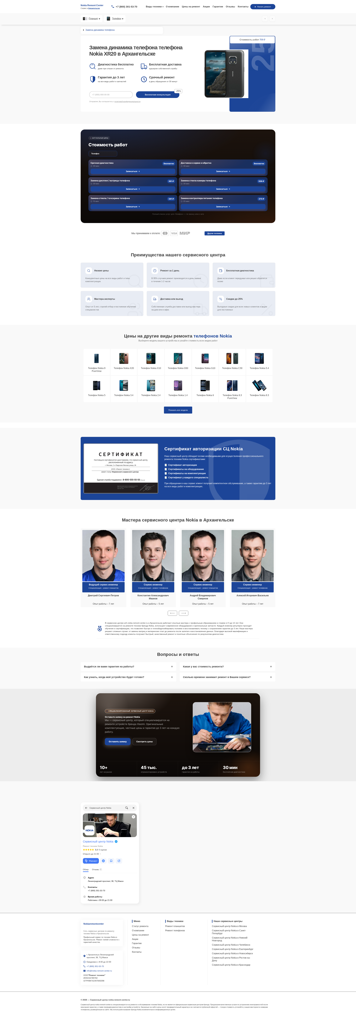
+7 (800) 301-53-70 (126, 6)
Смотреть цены (144, 741)
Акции (206, 6)
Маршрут (93, 861)
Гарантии (218, 6)
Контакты (243, 6)
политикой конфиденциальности (127, 102)
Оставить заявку (118, 741)
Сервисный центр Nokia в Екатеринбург (232, 949)
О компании (172, 6)
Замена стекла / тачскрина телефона (110, 198)
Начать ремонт (264, 7)
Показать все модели (178, 410)
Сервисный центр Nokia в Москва (229, 926)
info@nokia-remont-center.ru (99, 971)
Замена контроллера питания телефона (202, 198)
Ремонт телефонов (175, 930)
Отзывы (230, 6)
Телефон (116, 19)
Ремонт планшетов (175, 926)
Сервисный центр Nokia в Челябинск (231, 945)
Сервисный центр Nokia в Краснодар (231, 965)
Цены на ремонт (191, 6)
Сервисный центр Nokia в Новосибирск (232, 953)
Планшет (93, 19)
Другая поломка (214, 233)
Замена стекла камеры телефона (198, 180)
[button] (172, 613)
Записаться (131, 171)
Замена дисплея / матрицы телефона (110, 180)
